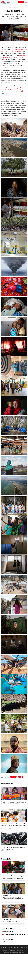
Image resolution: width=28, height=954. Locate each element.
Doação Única (7, 895)
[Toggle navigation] (26, 2)
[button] (2, 32)
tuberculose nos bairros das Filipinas (16, 92)
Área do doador (7, 919)
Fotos (9, 7)
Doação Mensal (7, 874)
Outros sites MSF (8, 939)
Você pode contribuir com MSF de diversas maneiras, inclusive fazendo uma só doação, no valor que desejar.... (13, 898)
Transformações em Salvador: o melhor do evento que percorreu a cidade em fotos (13, 825)
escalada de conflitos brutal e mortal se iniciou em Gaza (13, 57)
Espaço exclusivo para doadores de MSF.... (11, 921)
